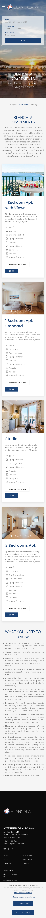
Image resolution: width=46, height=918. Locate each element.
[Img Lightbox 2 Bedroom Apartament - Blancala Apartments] (23, 523)
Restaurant (28, 859)
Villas (6, 859)
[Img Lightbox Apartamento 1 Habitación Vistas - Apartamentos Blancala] (23, 180)
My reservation (11, 874)
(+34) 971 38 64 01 (11, 841)
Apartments (28, 856)
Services (7, 863)
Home (6, 856)
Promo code (9, 32)
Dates (7, 19)
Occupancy (9, 26)
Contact (27, 863)
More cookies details (23, 893)
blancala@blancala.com (14, 844)
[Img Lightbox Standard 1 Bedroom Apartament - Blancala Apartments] (23, 298)
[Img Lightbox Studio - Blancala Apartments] (23, 416)
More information (17, 264)
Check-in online (12, 881)
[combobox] (23, 22)
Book (11, 271)
